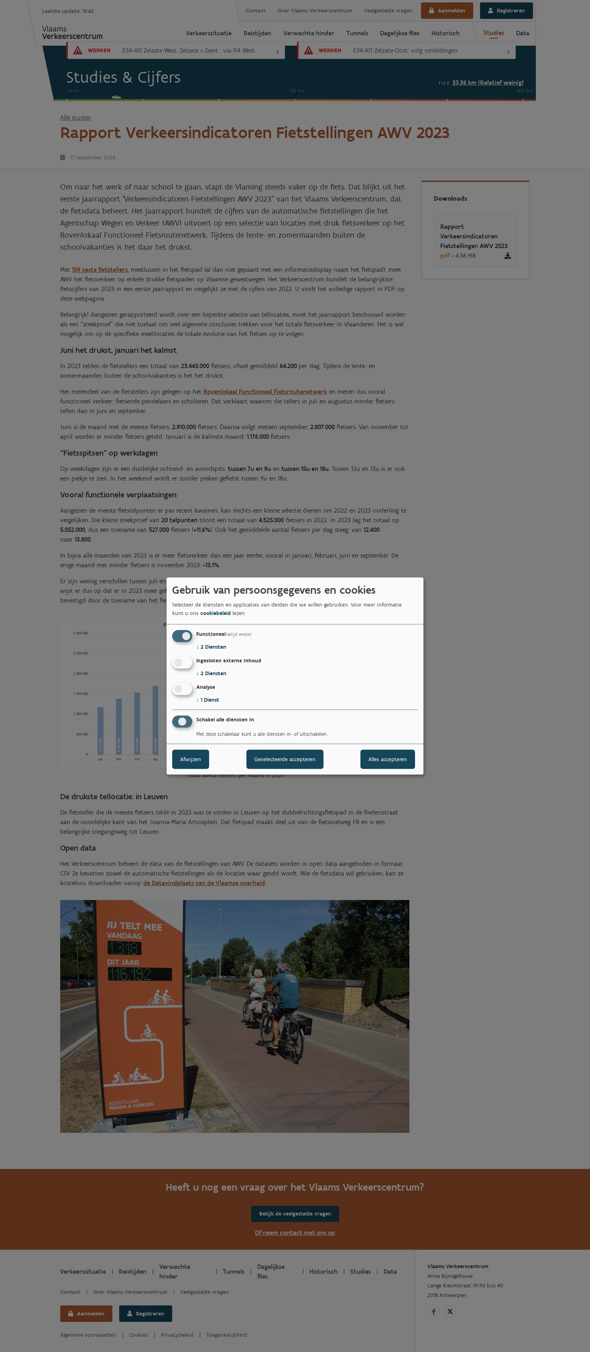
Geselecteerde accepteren (284, 758)
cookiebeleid (215, 613)
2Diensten (211, 646)
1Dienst (207, 699)
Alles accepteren (387, 758)
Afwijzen (190, 758)
